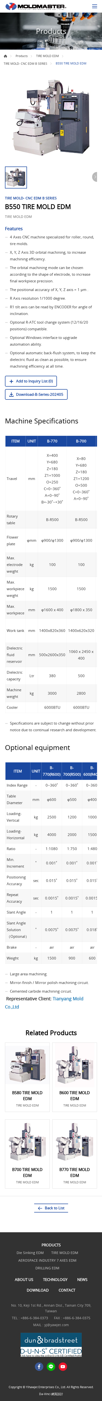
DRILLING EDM (47, 1268)
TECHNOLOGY (55, 1279)
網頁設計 (57, 1394)
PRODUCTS (51, 1244)
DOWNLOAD (38, 1290)
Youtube (63, 1366)
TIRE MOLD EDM (47, 56)
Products (22, 56)
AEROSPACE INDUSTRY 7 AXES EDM (47, 1260)
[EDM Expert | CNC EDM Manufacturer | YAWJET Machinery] (36, 6)
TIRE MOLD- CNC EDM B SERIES (25, 63)
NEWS (82, 1279)
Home (5, 56)
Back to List (54, 1207)
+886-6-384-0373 (34, 1318)
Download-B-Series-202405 (39, 394)
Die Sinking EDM (30, 1252)
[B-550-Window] (51, 118)
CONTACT (67, 1290)
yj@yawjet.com (56, 1324)
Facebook (39, 1366)
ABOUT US (24, 1279)
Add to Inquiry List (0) (34, 380)
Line (51, 1366)
